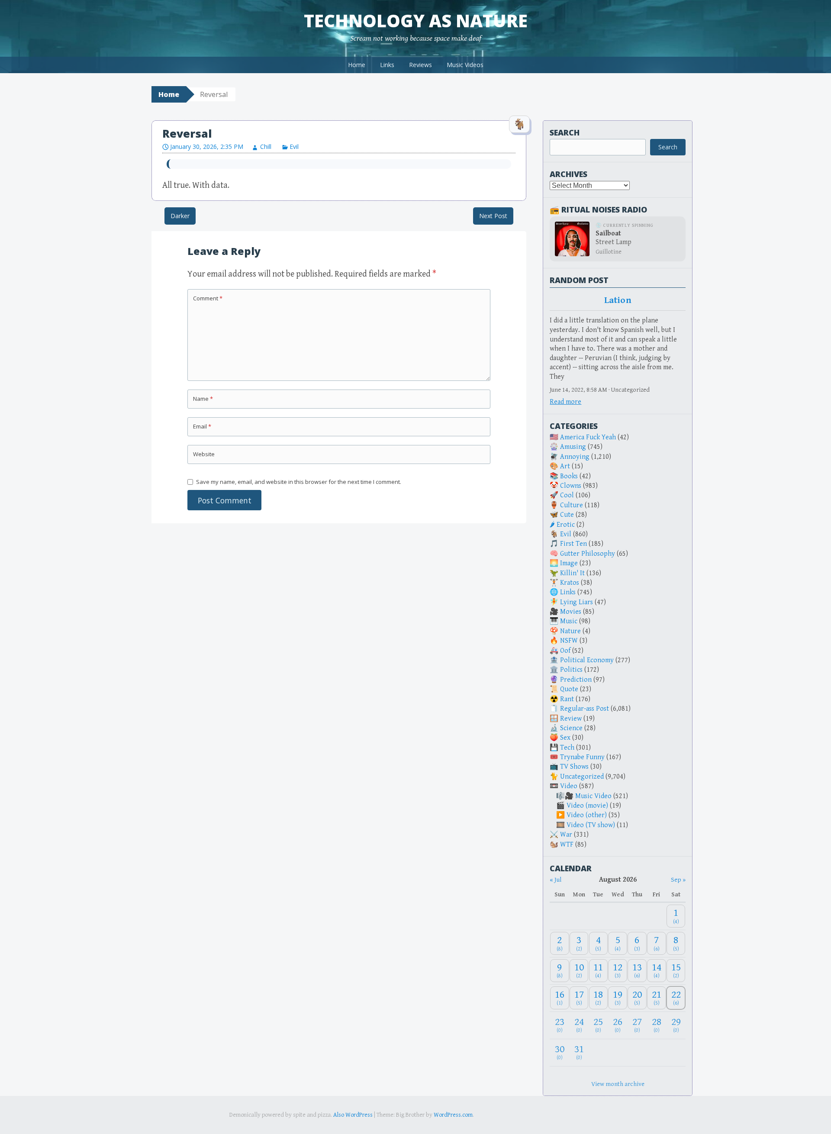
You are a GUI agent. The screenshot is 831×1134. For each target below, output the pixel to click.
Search (565, 132)
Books (569, 476)
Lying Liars (576, 602)
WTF (566, 845)
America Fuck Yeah (588, 437)
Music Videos (465, 65)
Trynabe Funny (582, 757)
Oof (565, 651)
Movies (570, 612)
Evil (294, 146)
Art (565, 466)
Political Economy (587, 660)
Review (571, 719)
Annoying (574, 457)
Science (571, 728)
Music (568, 621)
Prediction (576, 680)
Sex (565, 738)
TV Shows (574, 767)
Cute (567, 515)
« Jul (555, 879)
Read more (565, 402)
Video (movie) (587, 806)
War (566, 835)
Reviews (420, 65)
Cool (567, 495)
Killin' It (572, 573)
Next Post (493, 216)
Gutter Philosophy (587, 554)
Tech (567, 748)
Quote (569, 689)
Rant (567, 699)
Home (356, 65)
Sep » (678, 879)
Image (569, 563)
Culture (571, 505)
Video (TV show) (591, 825)
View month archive (617, 1084)
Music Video (593, 796)
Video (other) (587, 815)
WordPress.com (453, 1114)
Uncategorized (582, 777)
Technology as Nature (416, 20)
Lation (617, 300)
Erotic (566, 525)
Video (568, 786)
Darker (180, 216)
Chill (265, 146)
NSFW (569, 641)
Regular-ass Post (584, 709)
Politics (571, 670)
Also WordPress (353, 1114)
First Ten (573, 544)
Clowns (570, 486)
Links (387, 65)
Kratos (569, 583)
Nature (570, 631)
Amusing (573, 447)
